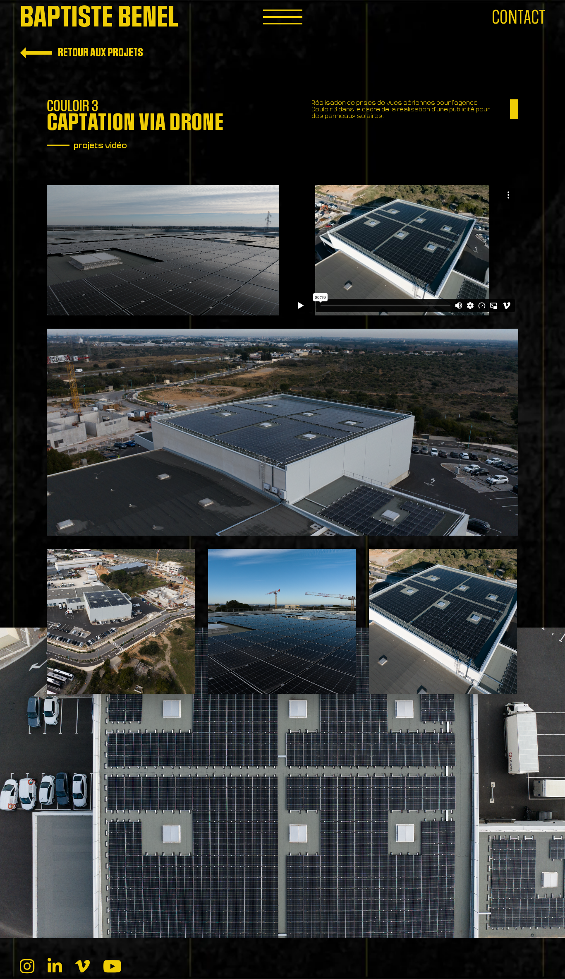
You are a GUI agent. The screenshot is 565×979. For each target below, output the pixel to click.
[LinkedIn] (55, 967)
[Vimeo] (82, 967)
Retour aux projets (99, 53)
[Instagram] (27, 967)
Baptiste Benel (99, 17)
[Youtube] (112, 967)
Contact (518, 17)
